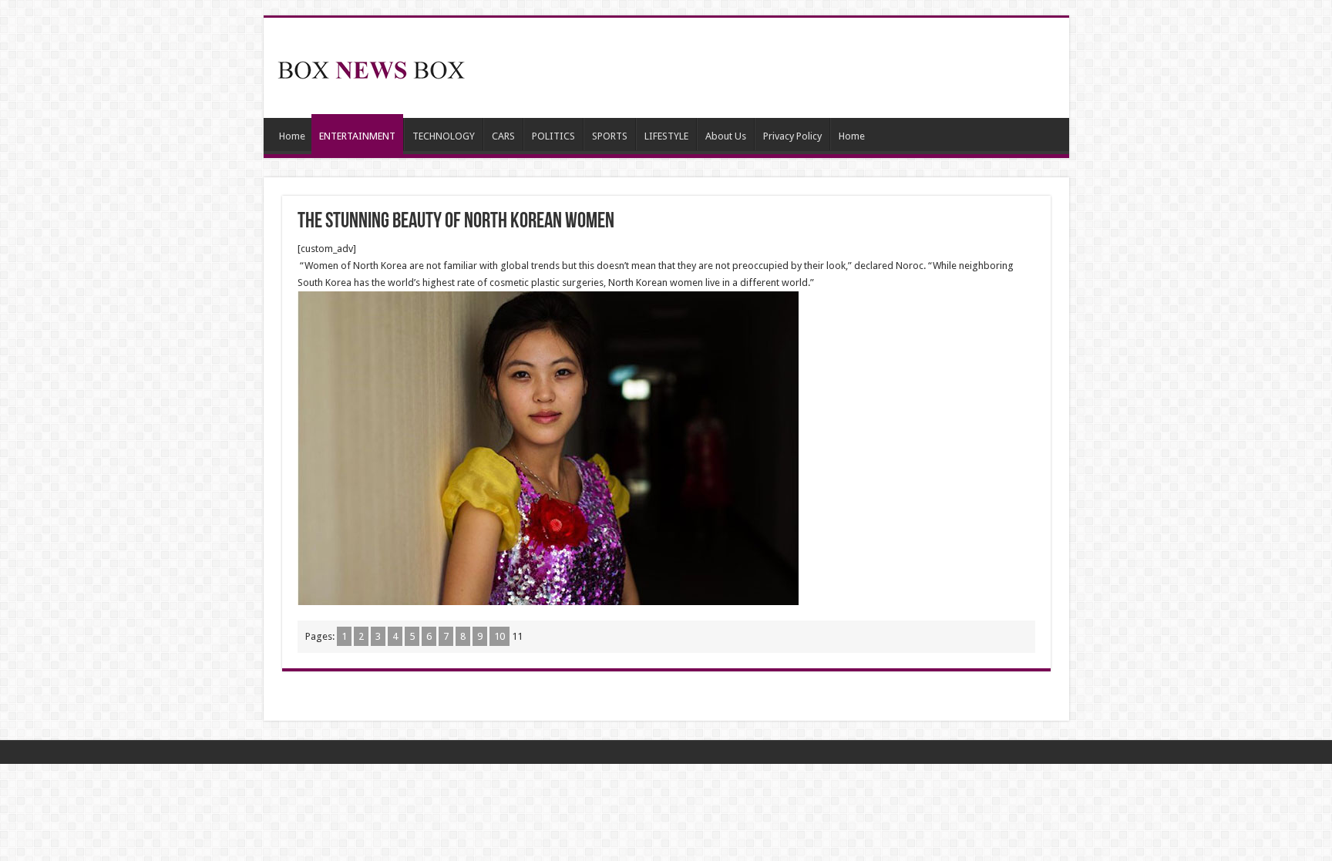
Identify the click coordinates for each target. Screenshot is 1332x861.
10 (499, 636)
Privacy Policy (792, 136)
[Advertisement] (777, 68)
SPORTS (609, 136)
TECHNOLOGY (443, 136)
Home (292, 136)
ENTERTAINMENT (357, 136)
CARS (503, 136)
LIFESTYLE (666, 136)
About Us (725, 136)
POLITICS (553, 136)
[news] (371, 67)
